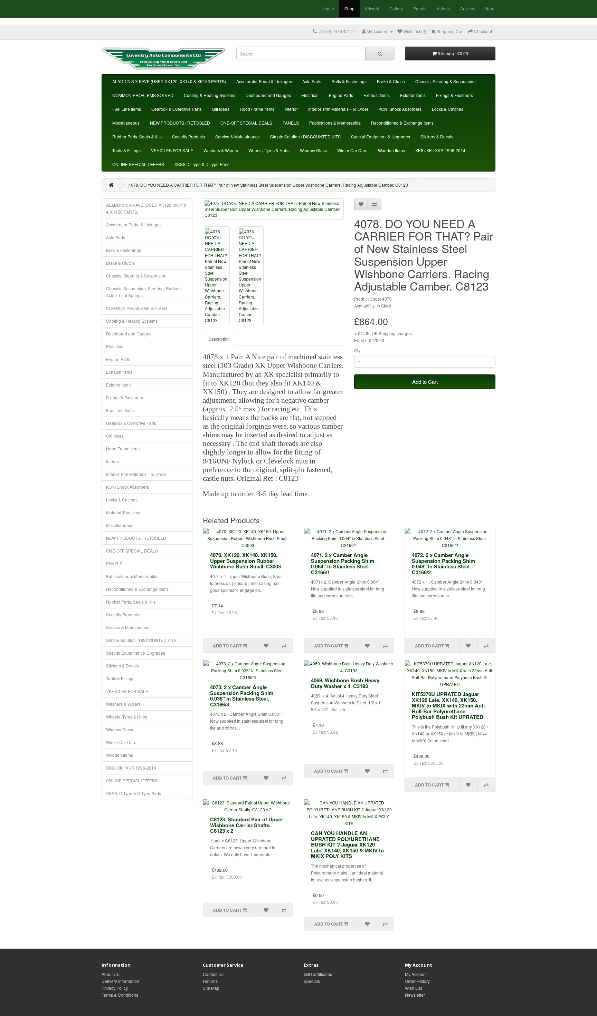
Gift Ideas (220, 109)
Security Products (188, 136)
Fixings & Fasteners (454, 95)
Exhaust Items (376, 95)
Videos (443, 8)
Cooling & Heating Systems (209, 95)
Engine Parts (341, 95)
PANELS (291, 123)
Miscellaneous (126, 123)
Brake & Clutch (391, 81)
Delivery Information (120, 981)
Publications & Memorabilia (335, 123)
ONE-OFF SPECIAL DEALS (246, 123)
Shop (349, 8)
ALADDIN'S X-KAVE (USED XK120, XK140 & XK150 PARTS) (169, 81)
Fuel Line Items (126, 109)
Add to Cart (425, 381)
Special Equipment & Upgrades (380, 136)
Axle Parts (311, 81)
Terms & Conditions (120, 995)
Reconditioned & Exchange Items (402, 123)
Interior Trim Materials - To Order (338, 109)
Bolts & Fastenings (349, 81)
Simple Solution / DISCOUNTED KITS (305, 136)
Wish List (413, 988)
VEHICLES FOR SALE (172, 150)
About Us (110, 974)
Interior (291, 109)
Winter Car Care (352, 150)
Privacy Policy (115, 988)
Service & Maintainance (237, 136)
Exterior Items (413, 95)
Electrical (310, 95)
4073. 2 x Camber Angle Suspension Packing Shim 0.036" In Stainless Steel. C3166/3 (241, 695)
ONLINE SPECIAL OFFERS (138, 164)
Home (328, 8)
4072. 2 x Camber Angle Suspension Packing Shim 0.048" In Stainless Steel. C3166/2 (443, 563)
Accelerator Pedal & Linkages (264, 81)
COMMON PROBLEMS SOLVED (142, 95)
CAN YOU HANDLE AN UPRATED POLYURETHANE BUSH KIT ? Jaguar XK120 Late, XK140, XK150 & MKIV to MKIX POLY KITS (347, 844)
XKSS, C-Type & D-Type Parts (201, 164)
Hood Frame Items (257, 109)
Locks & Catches (447, 109)
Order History (417, 981)
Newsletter (415, 995)
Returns (210, 981)
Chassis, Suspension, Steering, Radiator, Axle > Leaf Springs (144, 291)
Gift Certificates (318, 974)
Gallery (396, 8)
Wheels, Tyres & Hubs (269, 150)
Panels (419, 8)
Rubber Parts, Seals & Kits (137, 136)
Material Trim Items (123, 512)
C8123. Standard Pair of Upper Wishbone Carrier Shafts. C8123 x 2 (246, 824)
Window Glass (313, 150)
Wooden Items (391, 150)
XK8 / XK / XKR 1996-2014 (440, 150)
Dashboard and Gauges (268, 95)
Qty (357, 350)
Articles (467, 8)
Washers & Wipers (220, 150)
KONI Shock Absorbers (400, 109)
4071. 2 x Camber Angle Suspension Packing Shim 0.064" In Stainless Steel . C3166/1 (342, 563)
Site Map (211, 988)
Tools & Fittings (126, 150)
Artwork (372, 8)
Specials (312, 981)
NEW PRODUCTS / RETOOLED (180, 123)
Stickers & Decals (436, 136)
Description (219, 339)
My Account (416, 974)
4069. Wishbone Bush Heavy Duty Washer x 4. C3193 (345, 683)
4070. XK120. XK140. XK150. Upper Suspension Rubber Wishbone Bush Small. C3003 (245, 560)
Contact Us (213, 974)
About (489, 8)
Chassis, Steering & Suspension (445, 81)
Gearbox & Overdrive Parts (176, 109)
